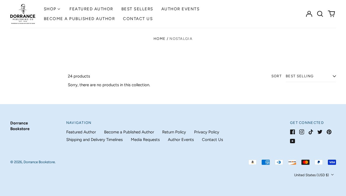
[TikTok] (310, 131)
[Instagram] (301, 131)
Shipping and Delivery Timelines (94, 139)
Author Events (180, 9)
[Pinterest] (329, 131)
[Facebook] (292, 131)
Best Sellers (137, 9)
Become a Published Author (79, 18)
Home (159, 39)
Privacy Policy (206, 132)
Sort (276, 76)
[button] (320, 13)
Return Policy (174, 132)
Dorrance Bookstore (39, 162)
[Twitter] (319, 131)
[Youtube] (292, 141)
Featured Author (91, 9)
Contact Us (138, 18)
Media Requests (145, 139)
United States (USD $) (312, 175)
